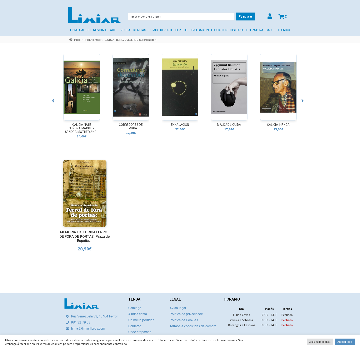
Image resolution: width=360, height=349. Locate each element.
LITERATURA (254, 30)
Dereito (181, 30)
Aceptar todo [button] (345, 342)
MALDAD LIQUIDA (180, 124)
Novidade (100, 30)
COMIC (153, 30)
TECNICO (284, 30)
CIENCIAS (139, 30)
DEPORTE (166, 30)
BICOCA (125, 30)
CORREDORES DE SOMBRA (82, 126)
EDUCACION (219, 30)
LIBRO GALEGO (80, 30)
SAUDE (270, 30)
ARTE (113, 30)
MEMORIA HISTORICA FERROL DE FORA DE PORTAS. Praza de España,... (85, 236)
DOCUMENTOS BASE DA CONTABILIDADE (278, 126)
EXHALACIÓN (131, 124)
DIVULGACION (199, 30)
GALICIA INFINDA (229, 124)
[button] (53, 100)
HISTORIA (237, 30)
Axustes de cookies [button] (319, 342)
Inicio (77, 40)
